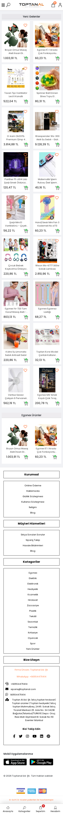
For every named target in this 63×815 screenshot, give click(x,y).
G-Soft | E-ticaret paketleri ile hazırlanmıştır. (31, 799)
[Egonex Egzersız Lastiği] (47, 294)
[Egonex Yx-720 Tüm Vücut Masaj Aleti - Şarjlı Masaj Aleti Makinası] (16, 294)
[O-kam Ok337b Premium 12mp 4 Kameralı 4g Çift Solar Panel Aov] (16, 121)
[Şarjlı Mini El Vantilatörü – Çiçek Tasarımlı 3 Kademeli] (16, 207)
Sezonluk (33, 621)
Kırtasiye (33, 632)
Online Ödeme (32, 485)
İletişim (33, 507)
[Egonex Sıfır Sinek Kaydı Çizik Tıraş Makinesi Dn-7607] (47, 380)
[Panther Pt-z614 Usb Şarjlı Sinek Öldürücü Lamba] (16, 164)
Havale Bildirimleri (33, 545)
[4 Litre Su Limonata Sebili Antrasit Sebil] (16, 337)
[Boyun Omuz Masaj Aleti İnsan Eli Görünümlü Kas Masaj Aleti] (16, 35)
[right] (56, 441)
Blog (32, 512)
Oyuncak (33, 638)
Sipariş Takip (33, 540)
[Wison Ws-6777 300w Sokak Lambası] (47, 250)
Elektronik (32, 583)
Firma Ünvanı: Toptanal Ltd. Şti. (31, 669)
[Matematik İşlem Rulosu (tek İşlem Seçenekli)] (47, 164)
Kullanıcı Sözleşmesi (32, 501)
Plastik (32, 611)
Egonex (33, 572)
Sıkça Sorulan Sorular (33, 534)
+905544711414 (18, 684)
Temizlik (32, 627)
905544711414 (18, 694)
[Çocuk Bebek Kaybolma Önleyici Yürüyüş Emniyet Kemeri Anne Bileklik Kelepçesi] (16, 250)
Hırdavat (33, 600)
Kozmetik (33, 594)
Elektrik (33, 578)
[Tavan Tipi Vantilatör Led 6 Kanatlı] (16, 78)
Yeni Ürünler (33, 649)
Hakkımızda (33, 491)
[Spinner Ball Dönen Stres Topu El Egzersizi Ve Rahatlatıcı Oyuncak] (47, 78)
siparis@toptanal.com (23, 689)
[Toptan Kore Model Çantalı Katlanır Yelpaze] (47, 337)
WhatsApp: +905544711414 (31, 676)
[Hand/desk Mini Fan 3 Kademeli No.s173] (47, 207)
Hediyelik (33, 589)
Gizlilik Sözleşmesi (33, 496)
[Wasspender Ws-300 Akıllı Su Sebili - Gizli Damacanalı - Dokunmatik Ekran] (47, 121)
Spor (33, 643)
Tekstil (32, 616)
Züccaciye (33, 605)
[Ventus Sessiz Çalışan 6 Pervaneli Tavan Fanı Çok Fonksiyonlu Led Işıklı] (16, 380)
